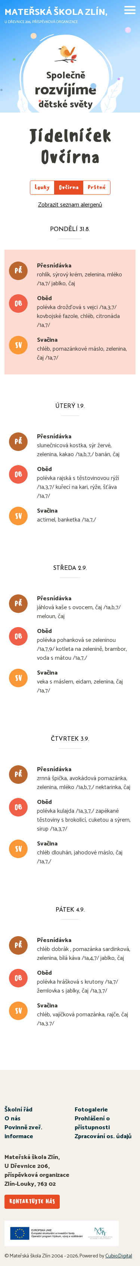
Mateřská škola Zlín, (56, 12)
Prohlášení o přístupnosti (92, 1123)
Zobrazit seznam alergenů (70, 205)
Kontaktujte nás (32, 1201)
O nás (12, 1119)
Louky (42, 187)
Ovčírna (68, 187)
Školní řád (18, 1110)
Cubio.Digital (118, 1256)
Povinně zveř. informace (23, 1132)
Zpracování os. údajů (103, 1137)
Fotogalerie (91, 1110)
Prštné (97, 187)
